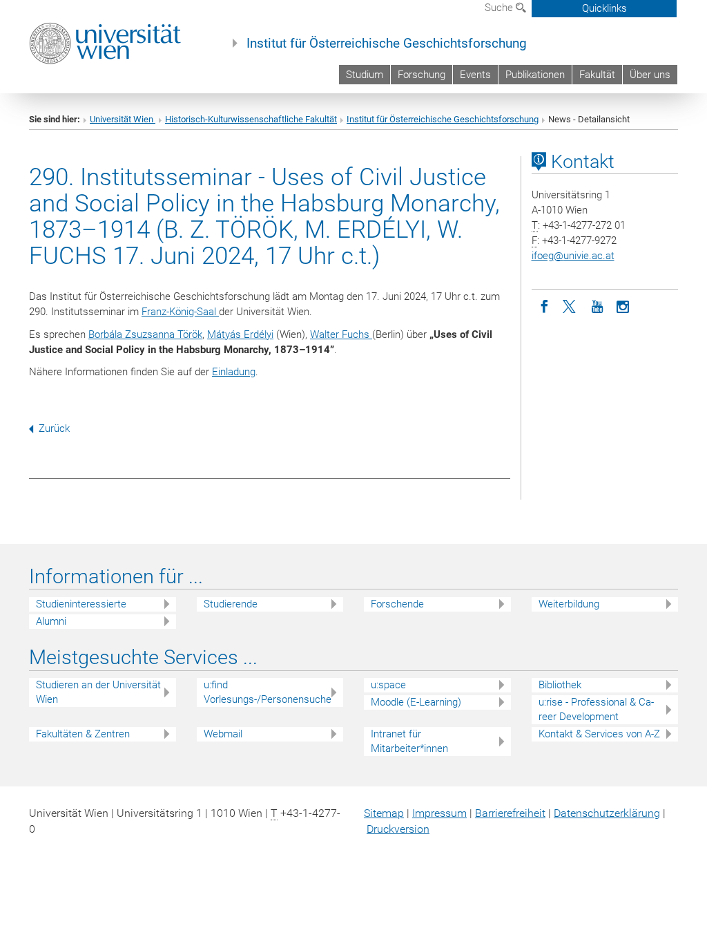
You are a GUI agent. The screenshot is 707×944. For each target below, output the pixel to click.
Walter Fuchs (341, 334)
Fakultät (597, 74)
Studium (364, 74)
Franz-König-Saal (180, 311)
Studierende (231, 604)
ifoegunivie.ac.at (573, 255)
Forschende (397, 604)
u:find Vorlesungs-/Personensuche (267, 692)
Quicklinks (604, 8)
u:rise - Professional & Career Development (596, 709)
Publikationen (535, 74)
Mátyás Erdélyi (240, 334)
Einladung (233, 372)
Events (475, 74)
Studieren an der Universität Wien (98, 692)
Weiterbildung (569, 604)
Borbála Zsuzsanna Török (145, 334)
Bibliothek (560, 685)
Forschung (421, 74)
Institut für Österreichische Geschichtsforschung (386, 43)
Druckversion (398, 829)
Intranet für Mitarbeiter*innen (409, 741)
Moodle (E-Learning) (416, 702)
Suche (500, 7)
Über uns (650, 74)
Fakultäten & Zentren (83, 734)
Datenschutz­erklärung (607, 813)
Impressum (439, 813)
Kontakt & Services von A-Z (599, 734)
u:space (388, 685)
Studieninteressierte (81, 604)
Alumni (51, 621)
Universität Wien (122, 119)
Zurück (54, 428)
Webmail (223, 734)
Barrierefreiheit (510, 813)
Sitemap (384, 813)
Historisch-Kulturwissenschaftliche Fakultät (251, 119)
